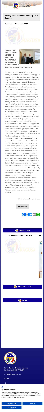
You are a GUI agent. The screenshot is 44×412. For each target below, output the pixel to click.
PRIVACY (7, 378)
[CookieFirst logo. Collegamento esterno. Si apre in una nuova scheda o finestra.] (2, 387)
